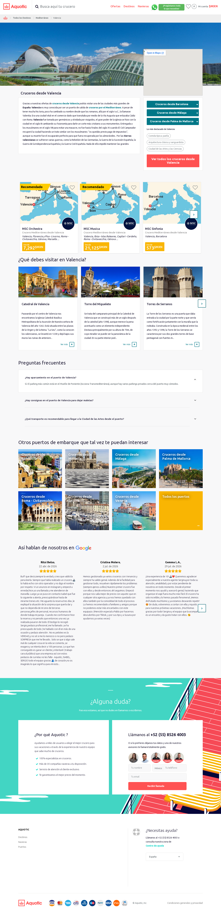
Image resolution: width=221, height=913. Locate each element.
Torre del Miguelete (97, 304)
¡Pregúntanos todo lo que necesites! (172, 7)
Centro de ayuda (155, 845)
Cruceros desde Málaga (171, 112)
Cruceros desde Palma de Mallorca (171, 121)
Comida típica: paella (159, 136)
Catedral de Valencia (35, 304)
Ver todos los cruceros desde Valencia (173, 160)
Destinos (129, 6)
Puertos (22, 847)
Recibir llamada (155, 786)
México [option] (158, 768)
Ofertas (115, 6)
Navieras (143, 6)
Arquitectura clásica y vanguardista (166, 142)
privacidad (198, 903)
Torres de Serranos (159, 304)
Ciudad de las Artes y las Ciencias (165, 148)
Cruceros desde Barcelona (171, 104)
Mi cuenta (203, 6)
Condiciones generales (178, 903)
